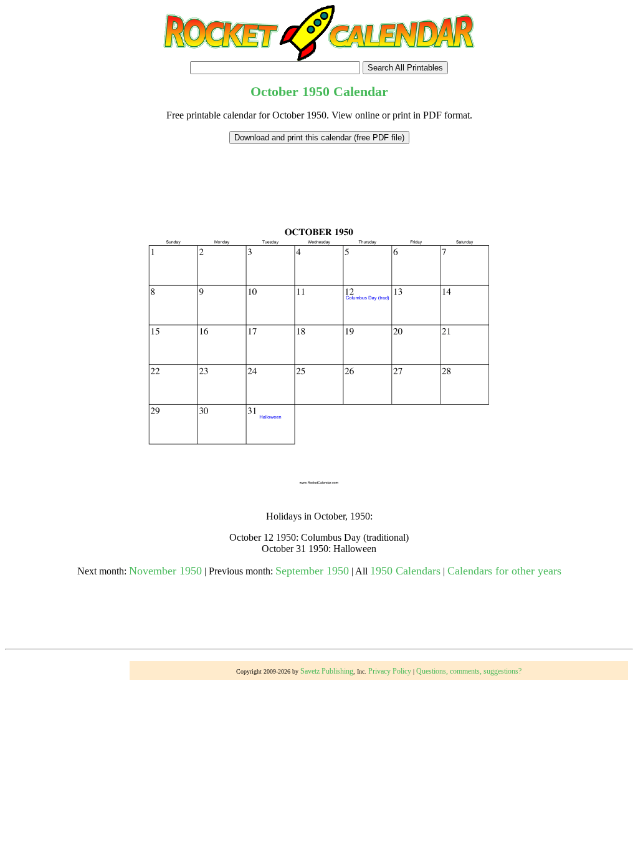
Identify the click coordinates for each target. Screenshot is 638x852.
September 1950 (312, 570)
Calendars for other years (504, 570)
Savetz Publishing (326, 671)
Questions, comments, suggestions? (468, 671)
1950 (316, 91)
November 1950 (165, 570)
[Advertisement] (319, 172)
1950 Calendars (405, 570)
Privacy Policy (389, 671)
